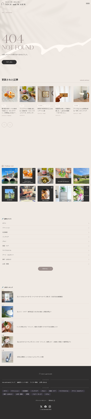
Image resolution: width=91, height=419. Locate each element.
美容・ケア (5, 245)
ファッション (6, 227)
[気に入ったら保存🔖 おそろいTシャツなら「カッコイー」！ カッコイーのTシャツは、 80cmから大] (10, 194)
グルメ (4, 241)
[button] (4, 124)
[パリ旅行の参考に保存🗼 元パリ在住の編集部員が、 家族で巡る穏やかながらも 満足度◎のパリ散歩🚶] (10, 176)
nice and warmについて (8, 382)
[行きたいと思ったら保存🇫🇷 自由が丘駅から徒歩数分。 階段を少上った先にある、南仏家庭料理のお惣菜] (45, 176)
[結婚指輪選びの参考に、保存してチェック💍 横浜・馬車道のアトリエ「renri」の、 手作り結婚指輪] (28, 194)
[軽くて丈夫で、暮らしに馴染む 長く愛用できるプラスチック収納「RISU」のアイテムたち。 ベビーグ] (63, 194)
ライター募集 (34, 382)
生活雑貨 (4, 232)
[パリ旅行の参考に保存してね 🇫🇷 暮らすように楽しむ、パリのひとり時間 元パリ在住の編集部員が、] (81, 176)
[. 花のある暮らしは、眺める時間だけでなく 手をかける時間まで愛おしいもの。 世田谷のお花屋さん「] (81, 194)
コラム (47, 394)
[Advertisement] (45, 142)
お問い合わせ (43, 382)
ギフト (4, 223)
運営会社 (51, 400)
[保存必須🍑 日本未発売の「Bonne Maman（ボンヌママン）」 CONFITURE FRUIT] (28, 176)
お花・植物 (5, 264)
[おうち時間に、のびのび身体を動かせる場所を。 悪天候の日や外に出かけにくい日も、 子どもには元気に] (45, 194)
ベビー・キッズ (37, 394)
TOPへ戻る (9, 62)
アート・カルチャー (8, 255)
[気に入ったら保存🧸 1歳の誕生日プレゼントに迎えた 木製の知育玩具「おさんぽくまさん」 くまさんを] (63, 176)
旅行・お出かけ (6, 259)
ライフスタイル (6, 250)
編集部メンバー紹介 (22, 382)
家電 (27, 394)
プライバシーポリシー (41, 400)
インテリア (5, 236)
